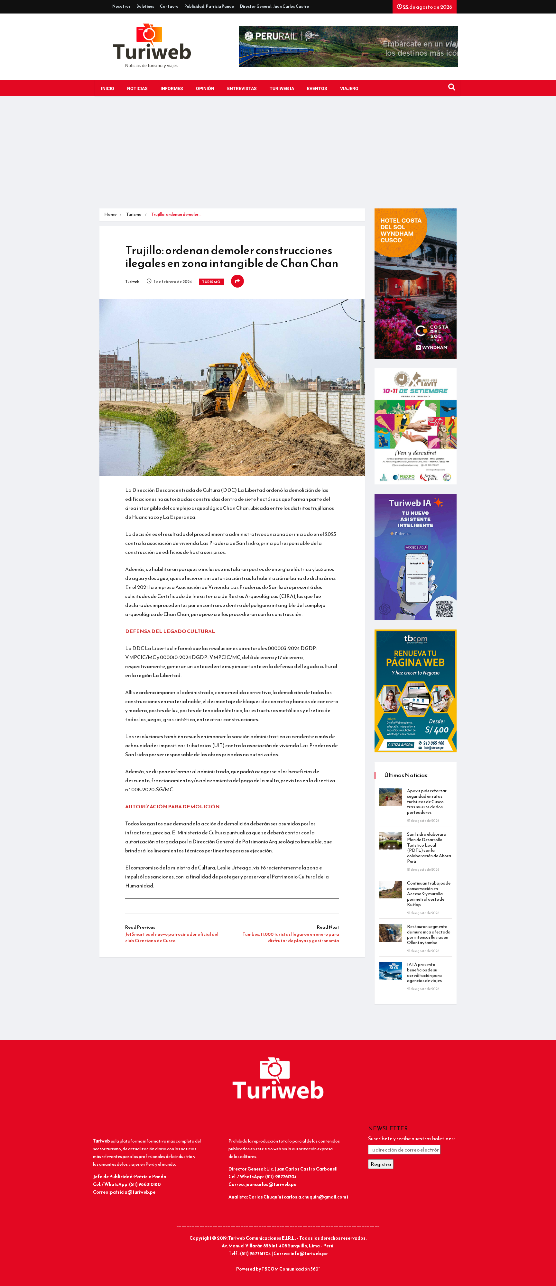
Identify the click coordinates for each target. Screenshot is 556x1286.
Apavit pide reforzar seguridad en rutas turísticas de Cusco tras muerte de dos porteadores (427, 801)
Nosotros (121, 6)
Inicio (107, 88)
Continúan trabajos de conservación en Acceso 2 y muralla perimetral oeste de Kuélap (428, 894)
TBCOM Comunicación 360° (291, 1269)
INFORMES (172, 88)
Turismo (134, 214)
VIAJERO (349, 88)
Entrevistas (242, 88)
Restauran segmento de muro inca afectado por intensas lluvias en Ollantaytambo (428, 934)
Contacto (169, 6)
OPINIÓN (205, 88)
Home (110, 214)
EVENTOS (317, 88)
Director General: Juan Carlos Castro (274, 6)
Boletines (145, 6)
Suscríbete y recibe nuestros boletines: (411, 1138)
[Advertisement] (278, 154)
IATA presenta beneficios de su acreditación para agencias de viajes (424, 972)
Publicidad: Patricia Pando (209, 6)
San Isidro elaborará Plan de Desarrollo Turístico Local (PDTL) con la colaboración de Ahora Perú (429, 848)
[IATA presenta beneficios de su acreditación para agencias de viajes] (390, 971)
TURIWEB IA (282, 88)
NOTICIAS (137, 88)
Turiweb (132, 282)
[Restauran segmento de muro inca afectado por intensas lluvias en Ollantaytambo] (390, 933)
